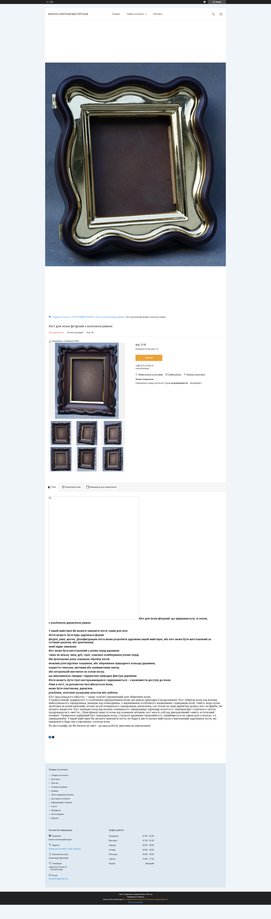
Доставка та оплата (60, 799)
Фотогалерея (57, 814)
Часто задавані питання (62, 795)
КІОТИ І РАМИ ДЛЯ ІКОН (83, 317)
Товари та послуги (135, 14)
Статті (54, 806)
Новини (54, 791)
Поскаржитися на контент (134, 899)
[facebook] (50, 737)
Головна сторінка (59, 787)
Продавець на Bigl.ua (135, 897)
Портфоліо (56, 810)
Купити (149, 357)
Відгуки (54, 818)
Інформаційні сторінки (61, 802)
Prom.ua (149, 894)
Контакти (157, 14)
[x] (53, 737)
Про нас (54, 783)
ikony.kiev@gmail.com (58, 879)
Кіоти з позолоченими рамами (110, 317)
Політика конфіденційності (157, 899)
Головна (116, 14)
